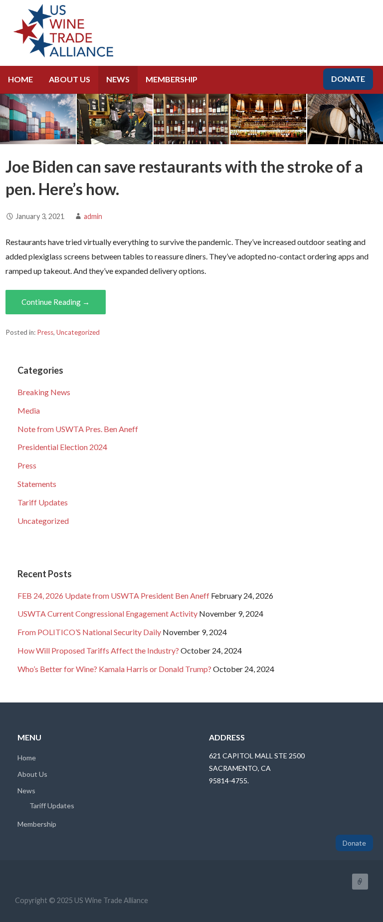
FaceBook (360, 882)
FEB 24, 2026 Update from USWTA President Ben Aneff (113, 595)
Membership (171, 79)
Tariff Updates (42, 502)
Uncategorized (78, 332)
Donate (348, 78)
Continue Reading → (55, 301)
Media (28, 410)
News (118, 79)
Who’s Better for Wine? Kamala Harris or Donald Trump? (114, 669)
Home (20, 79)
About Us (69, 79)
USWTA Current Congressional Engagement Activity (107, 613)
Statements (36, 483)
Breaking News (43, 392)
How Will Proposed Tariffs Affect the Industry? (98, 650)
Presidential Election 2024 (62, 447)
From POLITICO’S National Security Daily (89, 632)
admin (93, 216)
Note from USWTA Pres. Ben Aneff (77, 429)
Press (45, 332)
